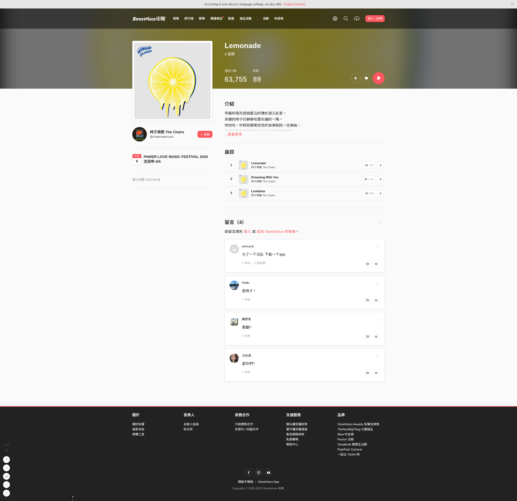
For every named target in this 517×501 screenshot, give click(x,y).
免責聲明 (292, 439)
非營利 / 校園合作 (246, 429)
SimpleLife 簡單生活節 (352, 444)
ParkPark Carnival (349, 449)
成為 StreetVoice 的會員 (276, 232)
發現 (176, 18)
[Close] (512, 4)
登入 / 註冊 (375, 18)
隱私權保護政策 (296, 424)
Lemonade (258, 163)
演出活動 (246, 18)
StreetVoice (149, 19)
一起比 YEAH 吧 (348, 454)
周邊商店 (216, 18)
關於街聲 (138, 424)
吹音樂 (278, 18)
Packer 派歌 (345, 439)
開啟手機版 (245, 481)
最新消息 (138, 429)
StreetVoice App (268, 481)
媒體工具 (138, 434)
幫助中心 (292, 444)
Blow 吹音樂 (345, 434)
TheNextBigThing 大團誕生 (355, 429)
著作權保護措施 (296, 429)
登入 (247, 232)
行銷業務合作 (244, 424)
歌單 (202, 18)
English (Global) (294, 4)
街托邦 (188, 429)
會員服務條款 (295, 434)
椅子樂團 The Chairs (167, 132)
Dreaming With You (264, 177)
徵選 (231, 18)
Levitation (258, 191)
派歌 (266, 18)
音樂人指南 (191, 424)
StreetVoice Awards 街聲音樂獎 (358, 424)
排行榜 (188, 18)
